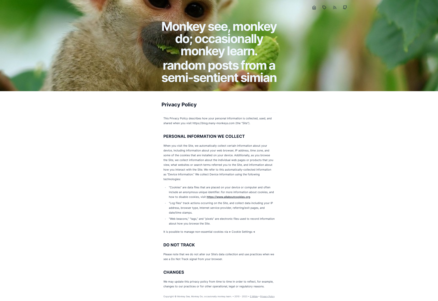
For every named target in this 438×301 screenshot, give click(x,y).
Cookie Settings (242, 231)
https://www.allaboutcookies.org (228, 197)
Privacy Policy (267, 296)
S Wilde (254, 296)
